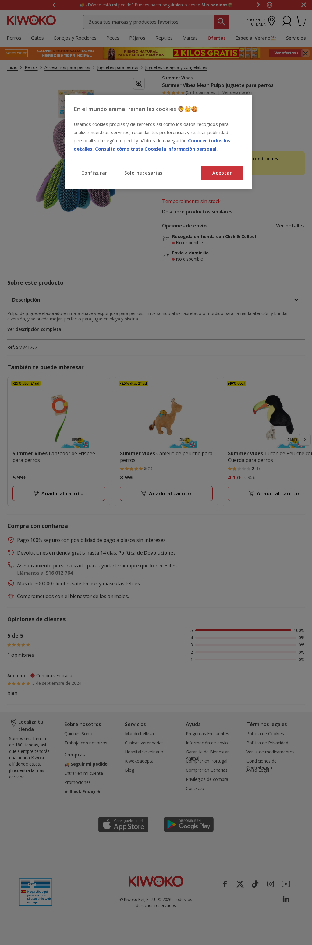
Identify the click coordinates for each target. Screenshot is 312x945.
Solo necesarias (143, 173)
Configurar (94, 173)
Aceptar (222, 173)
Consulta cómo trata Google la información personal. (156, 149)
